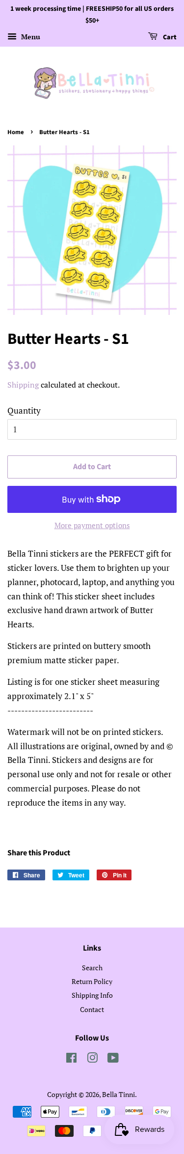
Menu (29, 36)
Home (15, 132)
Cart (169, 37)
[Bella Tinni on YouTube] (113, 1059)
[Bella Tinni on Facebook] (71, 1059)
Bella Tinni (118, 1094)
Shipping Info (92, 995)
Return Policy (92, 981)
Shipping (23, 384)
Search (92, 967)
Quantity (24, 410)
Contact (92, 1009)
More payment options (92, 525)
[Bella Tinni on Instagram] (92, 1059)
